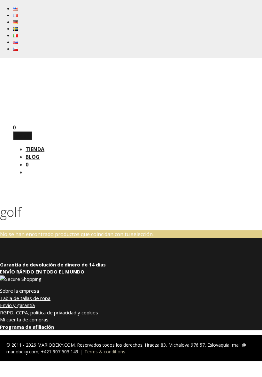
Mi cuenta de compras (24, 319)
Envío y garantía (17, 305)
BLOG (33, 156)
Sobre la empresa (19, 291)
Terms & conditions (104, 352)
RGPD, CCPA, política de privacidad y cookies (49, 312)
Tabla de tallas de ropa (25, 298)
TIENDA (35, 149)
